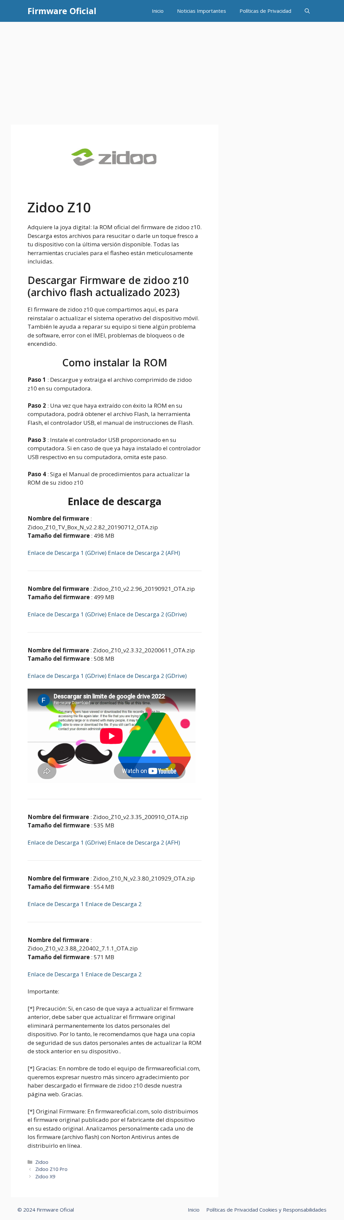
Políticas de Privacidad (265, 10)
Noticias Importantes (201, 10)
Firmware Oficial (62, 10)
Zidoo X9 (45, 1176)
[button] (307, 11)
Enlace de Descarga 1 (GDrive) (68, 553)
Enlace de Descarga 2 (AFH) (144, 553)
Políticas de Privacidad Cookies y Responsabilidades (266, 1209)
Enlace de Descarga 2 (113, 904)
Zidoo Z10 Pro (51, 1169)
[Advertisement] (172, 72)
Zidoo (41, 1162)
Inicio (158, 10)
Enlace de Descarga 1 (56, 904)
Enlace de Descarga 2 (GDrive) (147, 614)
